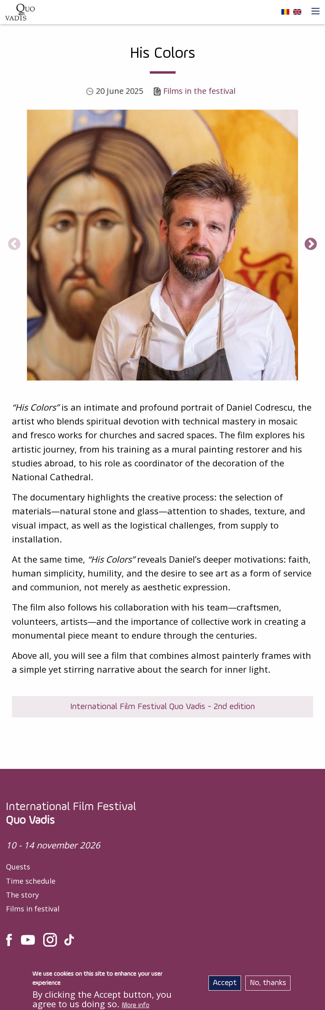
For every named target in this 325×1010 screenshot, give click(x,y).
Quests (18, 866)
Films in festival (32, 908)
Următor (310, 244)
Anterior (14, 244)
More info (135, 1005)
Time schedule (30, 881)
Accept (225, 983)
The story (22, 895)
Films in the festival (199, 91)
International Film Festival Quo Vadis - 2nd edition (162, 706)
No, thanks (268, 983)
